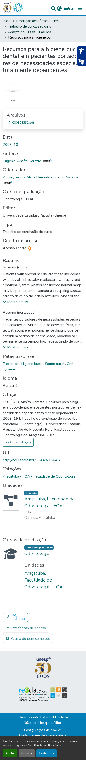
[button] (18, 7)
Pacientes (11, 363)
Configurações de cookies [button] (43, 730)
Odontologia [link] (37, 553)
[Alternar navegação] (79, 8)
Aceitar (10, 753)
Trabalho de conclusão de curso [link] (31, 26)
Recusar (26, 753)
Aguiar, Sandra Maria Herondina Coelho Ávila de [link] (40, 177)
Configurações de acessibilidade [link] (43, 735)
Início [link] (7, 20)
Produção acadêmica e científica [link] (39, 20)
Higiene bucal (32, 363)
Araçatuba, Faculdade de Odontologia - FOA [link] (43, 580)
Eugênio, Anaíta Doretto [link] (22, 160)
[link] (43, 122)
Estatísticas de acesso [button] (27, 628)
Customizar (46, 753)
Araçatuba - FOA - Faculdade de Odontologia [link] (31, 31)
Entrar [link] (68, 8)
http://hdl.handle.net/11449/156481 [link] (32, 460)
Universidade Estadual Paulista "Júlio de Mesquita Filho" (43, 720)
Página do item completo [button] (29, 638)
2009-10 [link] (10, 144)
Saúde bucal (55, 363)
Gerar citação (20, 442)
